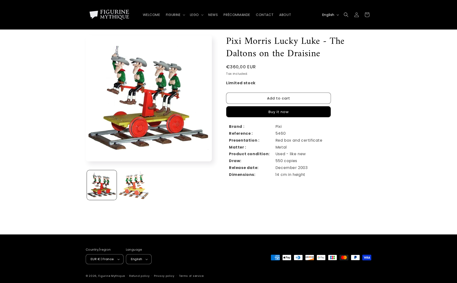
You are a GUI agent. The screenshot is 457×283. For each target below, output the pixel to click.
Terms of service (191, 276)
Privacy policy (164, 276)
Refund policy (139, 276)
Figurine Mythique (111, 276)
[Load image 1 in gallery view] (102, 185)
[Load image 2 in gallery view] (134, 185)
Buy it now (278, 111)
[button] (175, 15)
